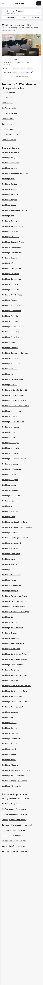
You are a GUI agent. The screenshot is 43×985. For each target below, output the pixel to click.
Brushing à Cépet (8, 263)
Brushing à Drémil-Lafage (12, 295)
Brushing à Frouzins (10, 348)
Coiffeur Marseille (9, 108)
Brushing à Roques (9, 633)
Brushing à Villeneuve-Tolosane (14, 781)
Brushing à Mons (8, 517)
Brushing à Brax (8, 216)
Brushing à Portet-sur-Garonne (14, 601)
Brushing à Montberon (11, 532)
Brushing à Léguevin (10, 474)
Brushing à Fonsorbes (10, 332)
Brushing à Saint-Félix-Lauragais (15, 659)
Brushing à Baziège (9, 184)
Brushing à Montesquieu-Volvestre (15, 538)
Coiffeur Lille (7, 97)
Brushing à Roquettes (10, 638)
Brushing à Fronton (9, 342)
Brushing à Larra (8, 437)
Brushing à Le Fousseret (11, 469)
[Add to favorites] (38, 37)
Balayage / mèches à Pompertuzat (15, 798)
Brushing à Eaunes (9, 300)
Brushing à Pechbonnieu (11, 575)
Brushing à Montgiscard (11, 543)
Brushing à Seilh (8, 717)
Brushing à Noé (8, 569)
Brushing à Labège (9, 416)
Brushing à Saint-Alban (11, 649)
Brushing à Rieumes (9, 622)
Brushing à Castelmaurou (12, 253)
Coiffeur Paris (7, 129)
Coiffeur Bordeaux (9, 92)
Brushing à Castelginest (11, 247)
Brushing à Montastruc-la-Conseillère (17, 527)
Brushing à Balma (8, 179)
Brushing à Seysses (9, 728)
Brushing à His (7, 374)
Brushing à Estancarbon (11, 311)
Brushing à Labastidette (11, 411)
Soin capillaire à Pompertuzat (13, 846)
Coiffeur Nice (7, 124)
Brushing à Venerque (10, 744)
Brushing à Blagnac (9, 200)
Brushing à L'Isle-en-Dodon (12, 379)
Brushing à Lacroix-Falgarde (13, 422)
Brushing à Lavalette (10, 453)
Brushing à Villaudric (10, 765)
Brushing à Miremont (10, 511)
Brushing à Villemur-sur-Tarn (13, 775)
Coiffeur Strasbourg (10, 134)
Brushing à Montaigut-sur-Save (14, 522)
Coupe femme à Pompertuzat (13, 835)
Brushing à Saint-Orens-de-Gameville (16, 686)
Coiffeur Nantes (8, 119)
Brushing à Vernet (9, 754)
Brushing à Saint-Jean (10, 670)
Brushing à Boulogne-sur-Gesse (14, 210)
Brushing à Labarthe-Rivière (13, 395)
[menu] (3, 3)
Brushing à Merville (9, 506)
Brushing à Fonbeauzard (11, 326)
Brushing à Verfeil (9, 749)
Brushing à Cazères (9, 258)
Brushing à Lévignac (10, 480)
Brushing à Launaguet (10, 443)
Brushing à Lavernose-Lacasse (14, 459)
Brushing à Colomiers (10, 274)
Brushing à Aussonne (10, 163)
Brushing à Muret (8, 559)
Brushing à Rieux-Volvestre (12, 628)
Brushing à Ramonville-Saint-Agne (15, 612)
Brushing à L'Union (9, 385)
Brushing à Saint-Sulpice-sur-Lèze (15, 702)
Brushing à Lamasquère (11, 427)
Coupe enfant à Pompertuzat (13, 830)
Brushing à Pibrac (9, 580)
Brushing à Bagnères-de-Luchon (15, 173)
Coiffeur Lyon (7, 103)
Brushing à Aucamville (10, 152)
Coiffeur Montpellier (10, 113)
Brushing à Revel (8, 617)
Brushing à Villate (9, 760)
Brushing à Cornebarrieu (11, 279)
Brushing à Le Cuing (10, 464)
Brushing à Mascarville (11, 496)
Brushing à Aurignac (10, 157)
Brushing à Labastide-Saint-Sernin (15, 406)
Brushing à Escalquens (11, 305)
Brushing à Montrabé (10, 548)
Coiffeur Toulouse (9, 140)
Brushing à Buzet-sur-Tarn (12, 226)
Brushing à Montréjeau (11, 554)
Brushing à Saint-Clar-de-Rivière (14, 654)
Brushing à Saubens (10, 712)
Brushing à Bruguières (10, 221)
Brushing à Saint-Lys (10, 680)
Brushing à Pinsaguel (10, 591)
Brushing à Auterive (9, 168)
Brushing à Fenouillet (10, 316)
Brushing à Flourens (10, 321)
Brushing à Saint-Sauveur (12, 696)
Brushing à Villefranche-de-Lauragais (16, 770)
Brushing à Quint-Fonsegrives (13, 606)
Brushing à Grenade (9, 369)
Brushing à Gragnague (11, 363)
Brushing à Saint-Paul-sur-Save (14, 691)
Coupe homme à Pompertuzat (14, 841)
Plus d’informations (21, 77)
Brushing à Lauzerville (10, 448)
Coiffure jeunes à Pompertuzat (14, 820)
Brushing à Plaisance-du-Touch (14, 596)
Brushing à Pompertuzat (11, 804)
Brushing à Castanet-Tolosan (13, 242)
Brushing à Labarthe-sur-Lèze (14, 400)
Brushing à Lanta (8, 432)
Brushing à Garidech (10, 358)
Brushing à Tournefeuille (11, 738)
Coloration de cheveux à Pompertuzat (17, 825)
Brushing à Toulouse (10, 733)
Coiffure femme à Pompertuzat (14, 809)
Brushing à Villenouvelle (11, 786)
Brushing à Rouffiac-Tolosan (13, 643)
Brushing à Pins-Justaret (12, 585)
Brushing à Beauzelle (10, 194)
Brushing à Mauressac (10, 501)
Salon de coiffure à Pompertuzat (14, 851)
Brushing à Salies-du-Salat (12, 707)
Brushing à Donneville (10, 290)
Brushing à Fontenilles (10, 337)
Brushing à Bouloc (9, 205)
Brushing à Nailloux (9, 564)
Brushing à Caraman (10, 231)
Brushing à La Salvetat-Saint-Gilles (15, 390)
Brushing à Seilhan (9, 723)
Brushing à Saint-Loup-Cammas (14, 675)
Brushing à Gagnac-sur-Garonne (15, 353)
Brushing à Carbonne (10, 237)
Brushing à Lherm (9, 485)
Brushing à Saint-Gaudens (12, 665)
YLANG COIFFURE (10, 60)
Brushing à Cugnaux (10, 284)
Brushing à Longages (10, 490)
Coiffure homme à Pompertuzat (14, 814)
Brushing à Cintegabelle (11, 268)
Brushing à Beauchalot (11, 189)
